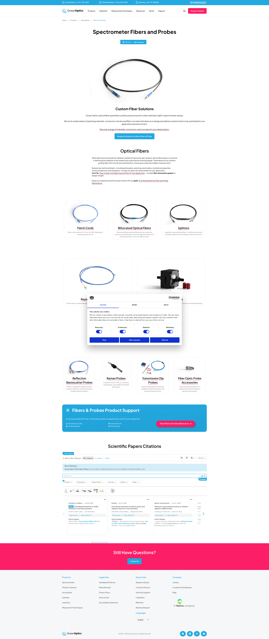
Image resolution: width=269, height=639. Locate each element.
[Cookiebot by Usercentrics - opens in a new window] (170, 297)
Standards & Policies (107, 582)
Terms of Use (104, 597)
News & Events (105, 587)
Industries (103, 11)
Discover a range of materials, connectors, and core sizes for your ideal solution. (134, 129)
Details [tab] (134, 305)
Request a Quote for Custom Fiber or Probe (134, 136)
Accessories (85, 20)
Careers (176, 582)
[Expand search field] (184, 11)
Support (161, 11)
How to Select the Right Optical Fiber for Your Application (122, 173)
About (151, 11)
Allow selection (134, 340)
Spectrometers (68, 582)
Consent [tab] (103, 305)
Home (64, 20)
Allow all (165, 340)
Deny (104, 340)
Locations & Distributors (182, 587)
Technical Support (143, 592)
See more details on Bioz (170, 542)
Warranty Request (143, 608)
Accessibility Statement (108, 602)
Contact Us (134, 561)
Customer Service (143, 587)
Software (65, 597)
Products (91, 11)
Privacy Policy (104, 592)
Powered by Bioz (125, 50)
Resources (140, 11)
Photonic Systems (69, 587)
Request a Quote (197, 11)
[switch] (123, 331)
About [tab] (166, 305)
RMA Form (140, 602)
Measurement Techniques (121, 11)
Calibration (140, 597)
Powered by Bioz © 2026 (100, 542)
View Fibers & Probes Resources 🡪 (175, 423)
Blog (174, 592)
